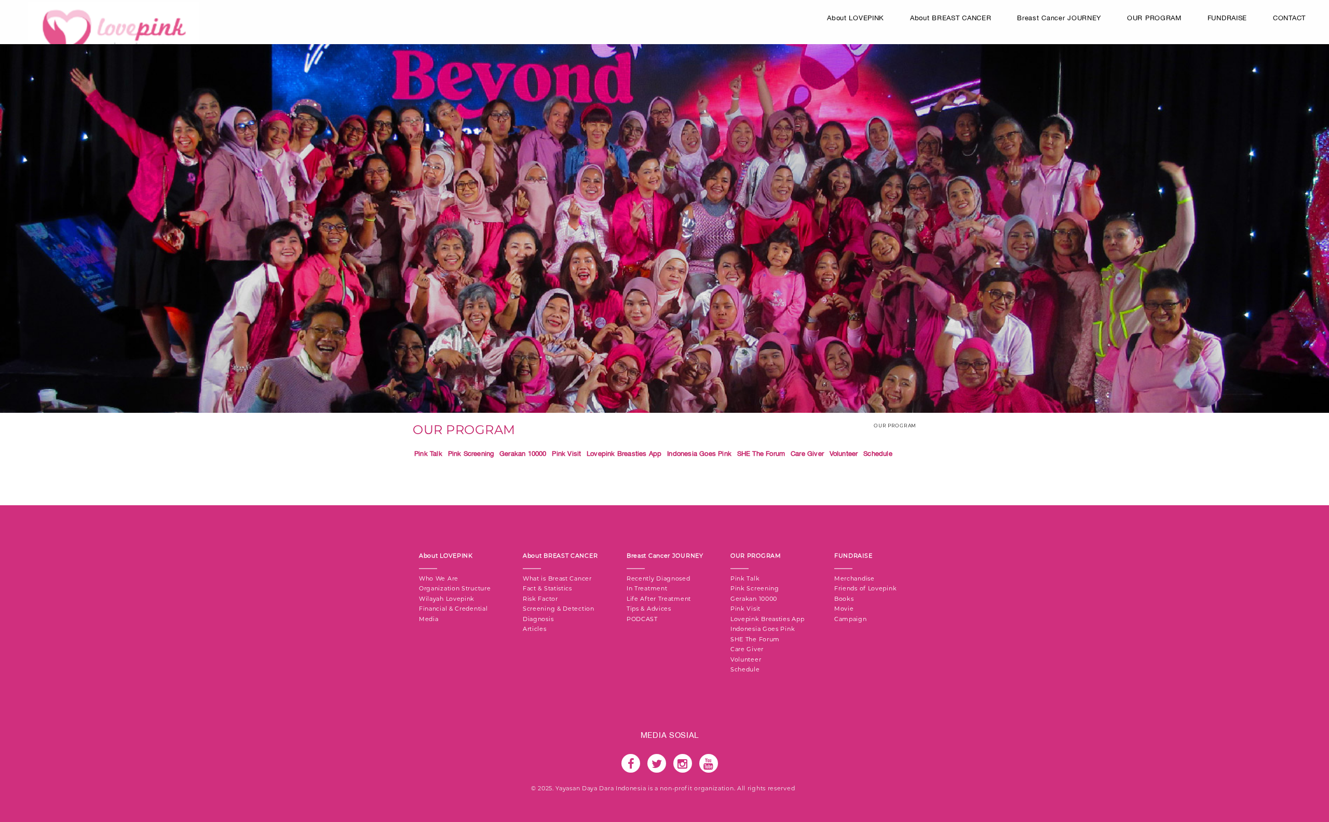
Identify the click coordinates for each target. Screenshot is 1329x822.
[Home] (113, 34)
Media (429, 619)
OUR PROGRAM (1154, 18)
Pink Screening (471, 453)
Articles (535, 628)
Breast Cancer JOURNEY (1059, 18)
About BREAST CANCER (950, 18)
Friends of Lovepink (865, 588)
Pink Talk (428, 453)
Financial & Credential (453, 608)
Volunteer (844, 453)
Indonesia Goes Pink (699, 453)
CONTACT (1289, 18)
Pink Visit (566, 453)
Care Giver (807, 453)
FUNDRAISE (1227, 18)
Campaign (850, 619)
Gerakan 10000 (523, 453)
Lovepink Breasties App (624, 453)
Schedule (877, 453)
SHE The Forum (761, 453)
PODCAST (642, 619)
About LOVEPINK (855, 18)
